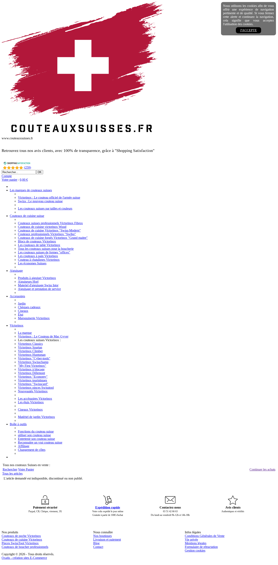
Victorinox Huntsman (32, 354)
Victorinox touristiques (32, 380)
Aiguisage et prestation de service (39, 289)
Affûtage (23, 446)
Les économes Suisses (32, 263)
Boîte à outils (18, 424)
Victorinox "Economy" (33, 376)
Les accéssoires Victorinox (35, 398)
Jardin (22, 303)
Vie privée (191, 539)
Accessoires (17, 296)
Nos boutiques (102, 536)
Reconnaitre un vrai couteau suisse (40, 442)
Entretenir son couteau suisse (36, 439)
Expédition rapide (107, 507)
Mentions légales (195, 543)
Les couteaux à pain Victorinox (38, 256)
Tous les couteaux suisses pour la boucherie (46, 248)
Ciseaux (23, 311)
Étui (20, 314)
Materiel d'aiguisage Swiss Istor (38, 285)
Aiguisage (16, 270)
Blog (96, 543)
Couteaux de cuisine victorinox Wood (42, 226)
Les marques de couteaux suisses (31, 190)
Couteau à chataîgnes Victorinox (39, 259)
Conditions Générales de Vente (204, 536)
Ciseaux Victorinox (30, 409)
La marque (25, 332)
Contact (98, 547)
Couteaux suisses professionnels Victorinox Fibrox (50, 223)
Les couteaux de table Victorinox (39, 245)
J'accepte (248, 30)
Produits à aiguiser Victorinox (37, 278)
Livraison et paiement (107, 539)
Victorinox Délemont (31, 373)
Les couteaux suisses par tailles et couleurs (45, 208)
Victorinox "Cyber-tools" (34, 358)
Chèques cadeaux (29, 307)
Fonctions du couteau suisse (36, 431)
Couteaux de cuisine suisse (27, 216)
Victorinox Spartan (30, 347)
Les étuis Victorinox (31, 402)
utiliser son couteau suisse (34, 435)
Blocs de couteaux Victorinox (37, 241)
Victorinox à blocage (31, 369)
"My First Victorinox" (32, 365)
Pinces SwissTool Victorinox (20, 543)
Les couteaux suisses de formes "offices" (44, 252)
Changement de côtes (31, 449)
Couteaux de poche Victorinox (21, 536)
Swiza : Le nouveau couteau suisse (40, 201)
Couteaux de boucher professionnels (25, 547)
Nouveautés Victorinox (33, 391)
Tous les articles (12, 473)
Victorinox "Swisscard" (33, 384)
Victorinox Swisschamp (33, 362)
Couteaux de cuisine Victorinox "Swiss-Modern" (49, 230)
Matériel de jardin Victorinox (36, 417)
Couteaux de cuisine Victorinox (22, 539)
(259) (27, 167)
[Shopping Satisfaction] (17, 163)
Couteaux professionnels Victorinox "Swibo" (47, 234)
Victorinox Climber (30, 351)
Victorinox (16, 325)
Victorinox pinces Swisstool (36, 387)
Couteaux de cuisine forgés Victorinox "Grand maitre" (53, 237)
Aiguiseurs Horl (28, 281)
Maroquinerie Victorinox (34, 318)
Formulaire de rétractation (201, 547)
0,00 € (24, 179)
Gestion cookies (195, 550)
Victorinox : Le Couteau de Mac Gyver (43, 336)
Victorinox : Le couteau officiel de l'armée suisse (49, 197)
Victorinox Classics (30, 343)
